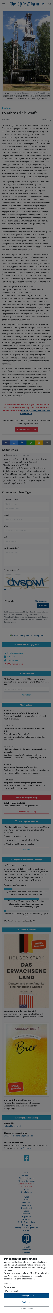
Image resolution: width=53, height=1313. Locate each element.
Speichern (26, 1302)
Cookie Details (26, 1308)
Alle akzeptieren (26, 1295)
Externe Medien (13, 1291)
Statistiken (10, 1287)
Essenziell (10, 1283)
